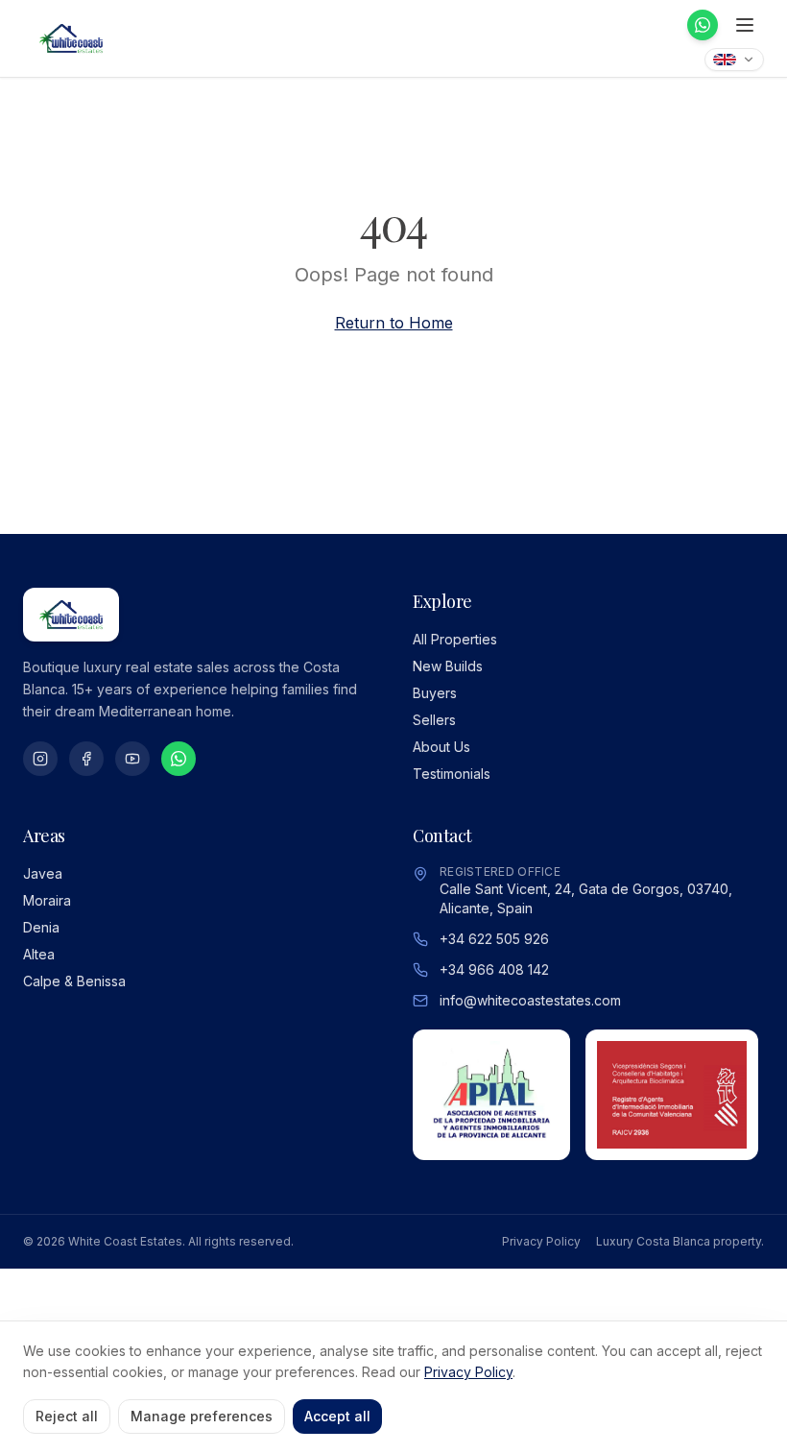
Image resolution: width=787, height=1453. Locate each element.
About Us (441, 747)
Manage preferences (202, 1416)
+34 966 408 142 (494, 969)
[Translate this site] (734, 59)
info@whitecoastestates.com (530, 1000)
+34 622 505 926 (494, 939)
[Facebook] (86, 758)
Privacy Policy (541, 1241)
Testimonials (451, 773)
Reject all (67, 1416)
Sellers (434, 720)
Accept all (337, 1416)
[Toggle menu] (745, 25)
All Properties (455, 639)
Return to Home (394, 322)
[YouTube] (132, 758)
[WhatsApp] (702, 25)
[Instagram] (40, 758)
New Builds (448, 666)
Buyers (435, 693)
